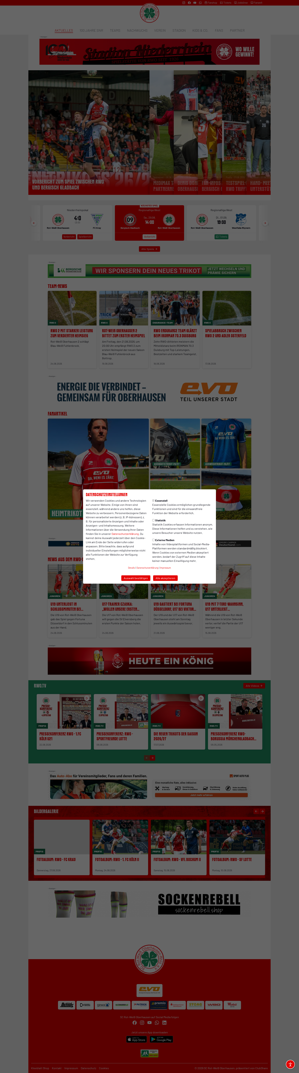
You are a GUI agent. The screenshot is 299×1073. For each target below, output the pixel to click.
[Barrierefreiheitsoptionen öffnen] (290, 1064)
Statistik (160, 520)
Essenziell (161, 500)
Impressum (165, 567)
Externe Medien (164, 540)
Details (131, 567)
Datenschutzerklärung (125, 533)
